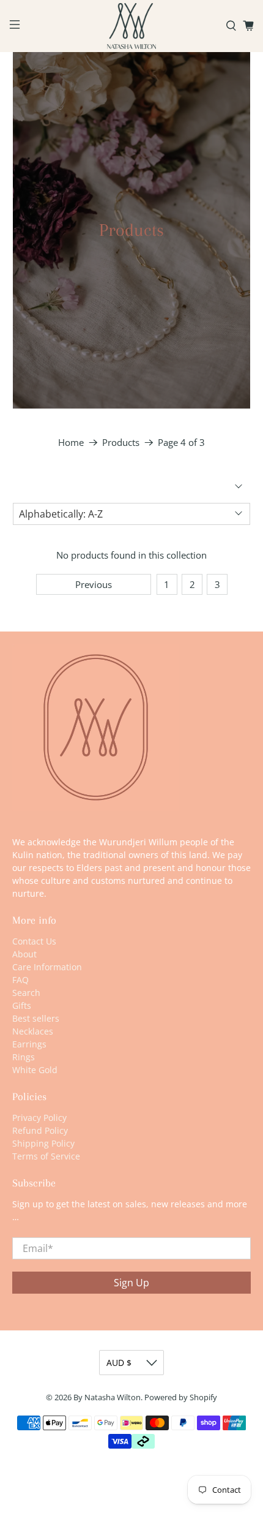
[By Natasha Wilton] (132, 26)
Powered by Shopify (180, 1397)
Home (71, 442)
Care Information (47, 967)
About (24, 954)
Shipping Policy (43, 1143)
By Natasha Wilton (107, 1397)
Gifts (21, 1005)
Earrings (29, 1044)
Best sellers (35, 1018)
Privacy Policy (39, 1117)
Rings (23, 1057)
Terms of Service (46, 1156)
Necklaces (32, 1031)
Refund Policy (40, 1130)
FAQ (20, 980)
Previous (93, 584)
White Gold (34, 1070)
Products (120, 442)
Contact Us (34, 941)
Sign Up (131, 1282)
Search (26, 992)
